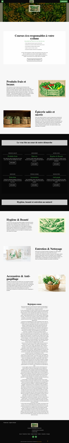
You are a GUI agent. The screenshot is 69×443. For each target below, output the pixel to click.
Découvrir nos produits (34, 59)
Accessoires (44, 434)
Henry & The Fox (39, 441)
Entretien (39, 434)
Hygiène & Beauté (12, 422)
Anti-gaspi (48, 434)
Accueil (20, 434)
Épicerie (29, 434)
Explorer (12, 162)
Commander (64, 1)
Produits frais (5, 422)
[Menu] (2, 1)
